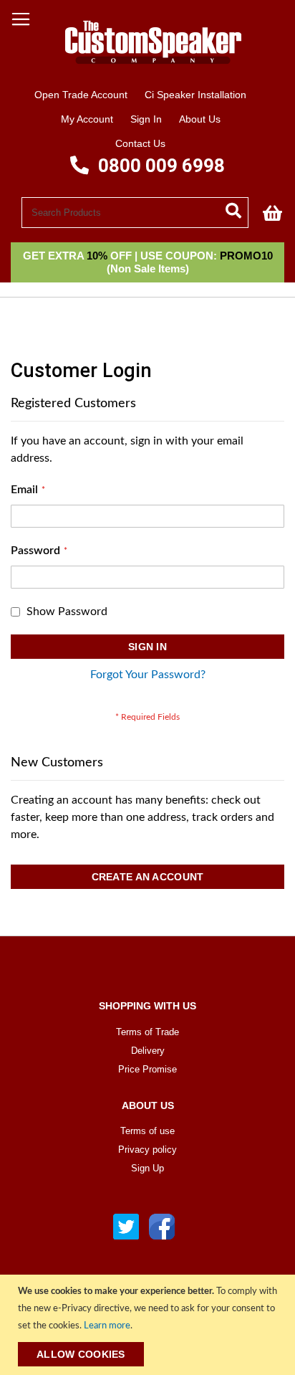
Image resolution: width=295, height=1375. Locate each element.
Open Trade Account (80, 94)
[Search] (237, 209)
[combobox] (135, 212)
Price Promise (147, 1069)
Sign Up (147, 1168)
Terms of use (147, 1131)
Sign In (146, 119)
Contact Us (140, 143)
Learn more (107, 1326)
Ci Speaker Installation (195, 94)
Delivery (148, 1050)
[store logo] (147, 73)
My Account (87, 119)
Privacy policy (147, 1149)
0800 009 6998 (159, 165)
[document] (149, 1324)
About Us (200, 119)
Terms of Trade (147, 1032)
